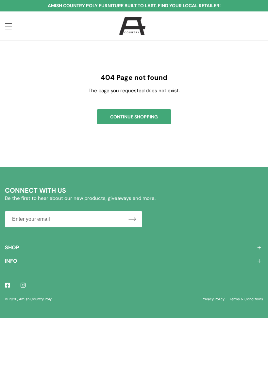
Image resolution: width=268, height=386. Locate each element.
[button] (134, 247)
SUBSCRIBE (132, 219)
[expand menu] (8, 26)
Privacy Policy (213, 299)
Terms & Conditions (246, 299)
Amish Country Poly (35, 299)
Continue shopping (134, 117)
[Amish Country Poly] (132, 26)
